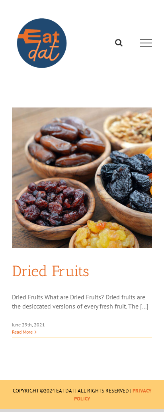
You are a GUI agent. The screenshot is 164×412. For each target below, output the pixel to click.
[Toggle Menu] (146, 43)
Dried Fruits (50, 271)
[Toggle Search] (119, 43)
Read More (22, 332)
